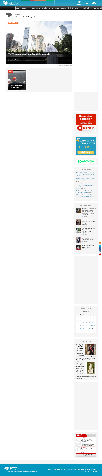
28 (89, 328)
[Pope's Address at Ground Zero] (17, 80)
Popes (11, 71)
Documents (50, 3)
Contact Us (93, 469)
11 (80, 323)
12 (83, 323)
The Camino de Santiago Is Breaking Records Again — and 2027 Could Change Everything (89, 230)
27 (86, 328)
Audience (59, 469)
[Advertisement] (86, 101)
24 (77, 328)
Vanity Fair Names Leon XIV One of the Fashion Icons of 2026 (80, 366)
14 (89, 323)
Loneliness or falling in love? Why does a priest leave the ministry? (88, 221)
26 (83, 328)
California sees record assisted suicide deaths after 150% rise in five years (38, 8)
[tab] (81, 435)
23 (95, 325)
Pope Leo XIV (25, 3)
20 (86, 325)
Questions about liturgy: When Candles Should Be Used (89, 239)
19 (83, 325)
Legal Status (80, 469)
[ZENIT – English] (12, 3)
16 (95, 323)
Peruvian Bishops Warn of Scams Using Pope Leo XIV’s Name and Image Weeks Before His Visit (85, 174)
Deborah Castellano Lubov (15, 60)
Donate (57, 3)
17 (77, 325)
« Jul (77, 334)
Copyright (87, 469)
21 (89, 325)
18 (80, 325)
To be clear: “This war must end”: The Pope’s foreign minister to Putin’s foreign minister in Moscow (85, 196)
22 (92, 325)
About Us (50, 469)
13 (86, 323)
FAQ (55, 469)
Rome (31, 3)
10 (77, 323)
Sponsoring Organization (69, 469)
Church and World (40, 3)
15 (92, 323)
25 (80, 328)
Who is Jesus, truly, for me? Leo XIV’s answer (88, 246)
